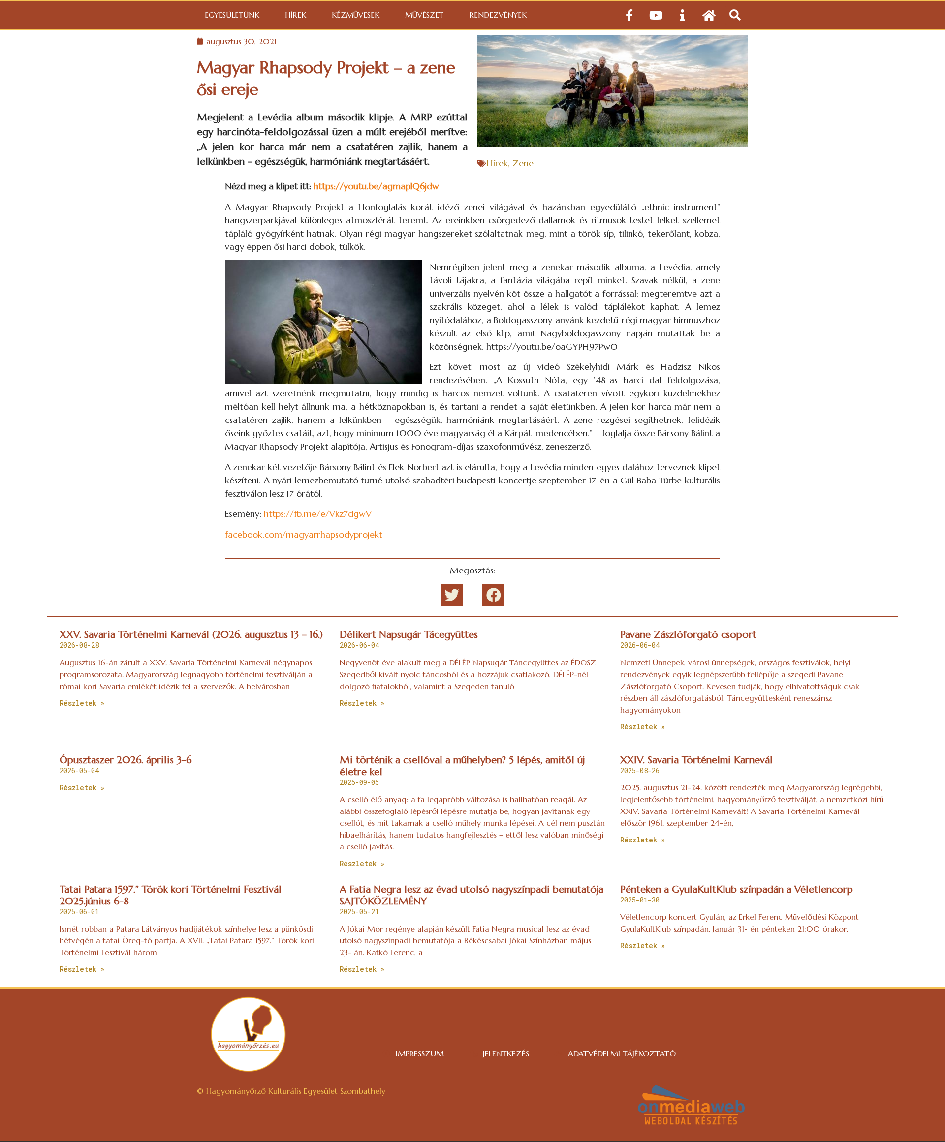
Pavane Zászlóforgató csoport (688, 635)
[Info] (682, 15)
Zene (523, 163)
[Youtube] (656, 15)
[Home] (709, 15)
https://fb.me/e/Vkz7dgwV (318, 513)
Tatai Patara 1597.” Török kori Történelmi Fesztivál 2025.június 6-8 (171, 895)
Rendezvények (498, 15)
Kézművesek (355, 15)
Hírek (295, 15)
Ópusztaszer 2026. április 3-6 (125, 760)
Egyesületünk (232, 15)
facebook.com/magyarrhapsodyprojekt (303, 534)
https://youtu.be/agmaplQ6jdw (376, 186)
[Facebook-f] (629, 15)
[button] (734, 15)
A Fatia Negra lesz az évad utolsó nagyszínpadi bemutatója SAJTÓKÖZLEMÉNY (471, 895)
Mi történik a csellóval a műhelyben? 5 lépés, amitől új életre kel (462, 766)
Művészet (424, 15)
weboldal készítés (691, 1121)
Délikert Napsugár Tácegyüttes (409, 635)
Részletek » (82, 703)
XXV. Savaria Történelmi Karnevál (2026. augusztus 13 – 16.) (191, 635)
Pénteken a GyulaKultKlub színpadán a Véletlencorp (736, 889)
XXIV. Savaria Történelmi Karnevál (696, 760)
